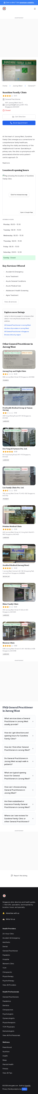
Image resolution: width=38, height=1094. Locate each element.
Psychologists (8, 1014)
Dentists (6, 1005)
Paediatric (6, 955)
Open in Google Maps (27, 212)
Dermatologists (8, 1031)
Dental (5, 946)
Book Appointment (20, 123)
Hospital (6, 959)
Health (5, 1056)
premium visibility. (27, 2)
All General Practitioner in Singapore (16, 331)
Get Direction (20, 117)
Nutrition (6, 1052)
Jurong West (17, 86)
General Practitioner (10, 951)
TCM (4, 968)
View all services (10, 302)
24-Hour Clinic (8, 934)
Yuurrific (28, 1086)
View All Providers (9, 985)
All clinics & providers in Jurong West (16, 328)
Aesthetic (6, 942)
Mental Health (8, 1064)
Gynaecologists (9, 1018)
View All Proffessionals (11, 1035)
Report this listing (20, 876)
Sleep (5, 1060)
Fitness (5, 1069)
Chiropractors (8, 1010)
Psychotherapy (8, 981)
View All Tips (7, 1073)
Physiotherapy (8, 976)
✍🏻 (9, 919)
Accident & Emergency (11, 938)
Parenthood (7, 1047)
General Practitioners (11, 997)
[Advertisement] (19, 38)
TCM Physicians (9, 1027)
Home (5, 86)
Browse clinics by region (12, 335)
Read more (6, 163)
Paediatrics (7, 1001)
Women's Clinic (8, 964)
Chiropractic (7, 972)
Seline (24, 1089)
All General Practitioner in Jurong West (17, 325)
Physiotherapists (9, 1023)
